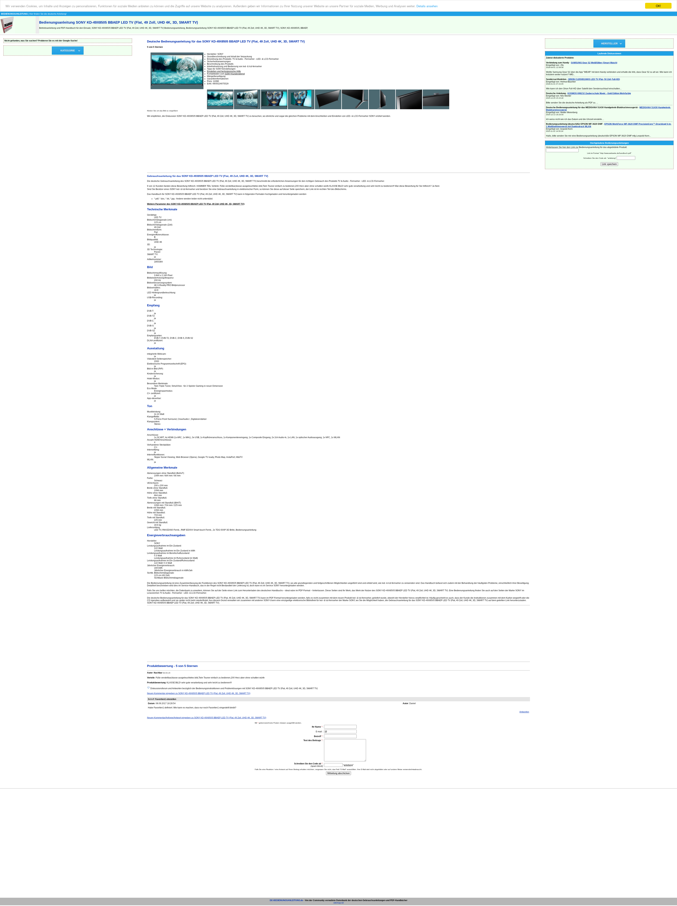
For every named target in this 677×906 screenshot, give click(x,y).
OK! (658, 6)
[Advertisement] (253, 144)
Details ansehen (427, 6)
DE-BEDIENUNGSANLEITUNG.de (286, 900)
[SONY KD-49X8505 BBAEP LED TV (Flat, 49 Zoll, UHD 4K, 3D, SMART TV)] (220, 108)
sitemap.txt (338, 903)
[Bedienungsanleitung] (7, 33)
